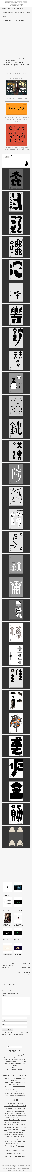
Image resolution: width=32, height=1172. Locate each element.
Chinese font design (9, 1113)
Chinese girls (18, 1113)
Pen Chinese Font (15, 1134)
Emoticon (6, 1122)
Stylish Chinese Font (19, 1153)
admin (20, 70)
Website (4, 1024)
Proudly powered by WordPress (9, 1165)
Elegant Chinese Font (14, 1120)
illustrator (15, 1127)
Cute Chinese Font (11, 1117)
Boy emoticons (12, 1108)
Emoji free (23, 1120)
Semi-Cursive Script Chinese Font (14, 1143)
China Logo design (18, 1111)
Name (4, 1016)
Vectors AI (21, 12)
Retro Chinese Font (8, 1141)
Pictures (4, 16)
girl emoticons (12, 1124)
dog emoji (20, 1117)
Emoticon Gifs (19, 1122)
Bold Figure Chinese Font (17, 1106)
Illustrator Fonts (7, 12)
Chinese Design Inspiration (11, 58)
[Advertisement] (16, 40)
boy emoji (7, 1108)
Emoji (28, 12)
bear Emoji (19, 1103)
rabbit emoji (16, 1136)
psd (11, 1136)
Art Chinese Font (10, 1103)
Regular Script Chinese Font (18, 1139)
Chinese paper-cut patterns (20, 1115)
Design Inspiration (17, 8)
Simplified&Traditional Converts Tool (13, 21)
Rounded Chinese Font (19, 1141)
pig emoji (21, 1134)
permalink (19, 76)
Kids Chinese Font (15, 1130)
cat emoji (19, 1108)
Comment (5, 995)
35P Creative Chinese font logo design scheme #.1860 (9, 965)
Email (4, 1020)
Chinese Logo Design (10, 1115)
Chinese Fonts (6, 8)
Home (2, 58)
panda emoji (17, 1132)
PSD (16, 12)
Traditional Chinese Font (14, 1156)
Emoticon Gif (12, 1122)
